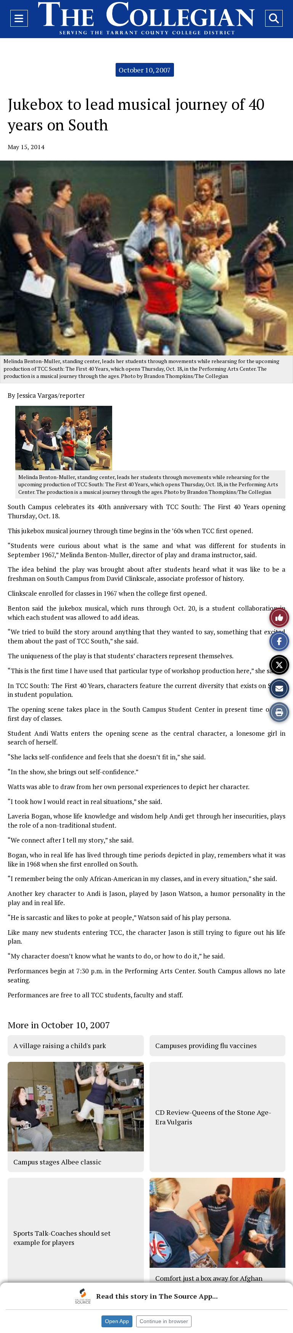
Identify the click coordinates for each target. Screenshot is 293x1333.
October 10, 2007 (145, 69)
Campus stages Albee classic (57, 1161)
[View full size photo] (63, 437)
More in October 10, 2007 (59, 1025)
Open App (117, 1321)
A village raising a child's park (59, 1045)
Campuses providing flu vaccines (206, 1045)
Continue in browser (164, 1321)
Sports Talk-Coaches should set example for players (62, 1237)
